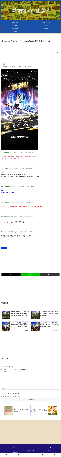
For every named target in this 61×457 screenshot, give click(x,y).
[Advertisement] (30, 47)
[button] (50, 274)
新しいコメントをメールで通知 (11, 393)
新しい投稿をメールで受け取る (11, 396)
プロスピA (5, 247)
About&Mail (15, 452)
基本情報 (50, 450)
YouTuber (50, 447)
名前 (2, 388)
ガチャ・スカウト (30, 447)
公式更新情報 (30, 450)
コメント (4, 371)
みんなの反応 (10, 447)
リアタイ (10, 450)
